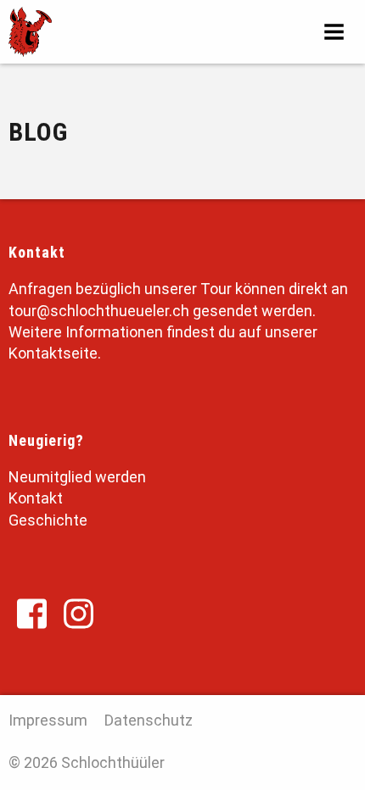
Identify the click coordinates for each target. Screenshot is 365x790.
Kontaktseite (53, 353)
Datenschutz (148, 720)
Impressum (47, 720)
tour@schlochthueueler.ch (98, 311)
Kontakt (35, 498)
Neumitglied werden (77, 477)
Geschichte (47, 520)
